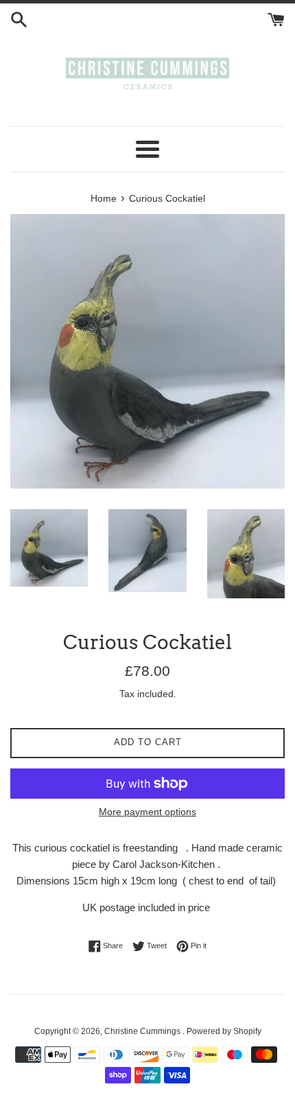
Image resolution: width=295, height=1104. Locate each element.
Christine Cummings (143, 1031)
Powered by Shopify (224, 1031)
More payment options (147, 811)
